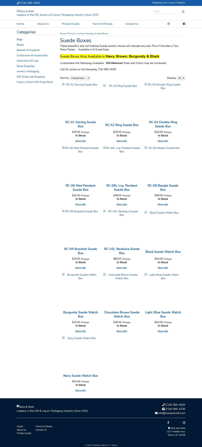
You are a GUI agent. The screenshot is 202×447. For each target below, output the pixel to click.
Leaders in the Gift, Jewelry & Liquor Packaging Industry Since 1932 (58, 15)
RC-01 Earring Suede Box (80, 124)
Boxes (20, 45)
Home (20, 24)
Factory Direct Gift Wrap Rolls (35, 82)
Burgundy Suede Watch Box (80, 314)
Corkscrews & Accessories (32, 55)
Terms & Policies (103, 24)
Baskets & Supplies (28, 50)
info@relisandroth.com (171, 413)
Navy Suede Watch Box (80, 376)
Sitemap (114, 445)
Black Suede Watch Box (163, 252)
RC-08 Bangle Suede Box (163, 188)
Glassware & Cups (28, 61)
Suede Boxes (102, 33)
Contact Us (132, 24)
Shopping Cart (159, 2)
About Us (43, 24)
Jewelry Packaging (28, 71)
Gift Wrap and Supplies (31, 76)
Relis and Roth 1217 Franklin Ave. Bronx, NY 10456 (176, 431)
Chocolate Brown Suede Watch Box (121, 314)
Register (181, 2)
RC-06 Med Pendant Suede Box (81, 188)
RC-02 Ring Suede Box (122, 125)
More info (80, 141)
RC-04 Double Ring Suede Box (163, 124)
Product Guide (70, 24)
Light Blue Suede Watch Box (163, 314)
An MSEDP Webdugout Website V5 (97, 445)
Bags (20, 39)
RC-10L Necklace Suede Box (122, 251)
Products (72, 33)
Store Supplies (26, 66)
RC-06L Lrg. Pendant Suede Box (121, 188)
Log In (171, 2)
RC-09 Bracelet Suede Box (80, 251)
